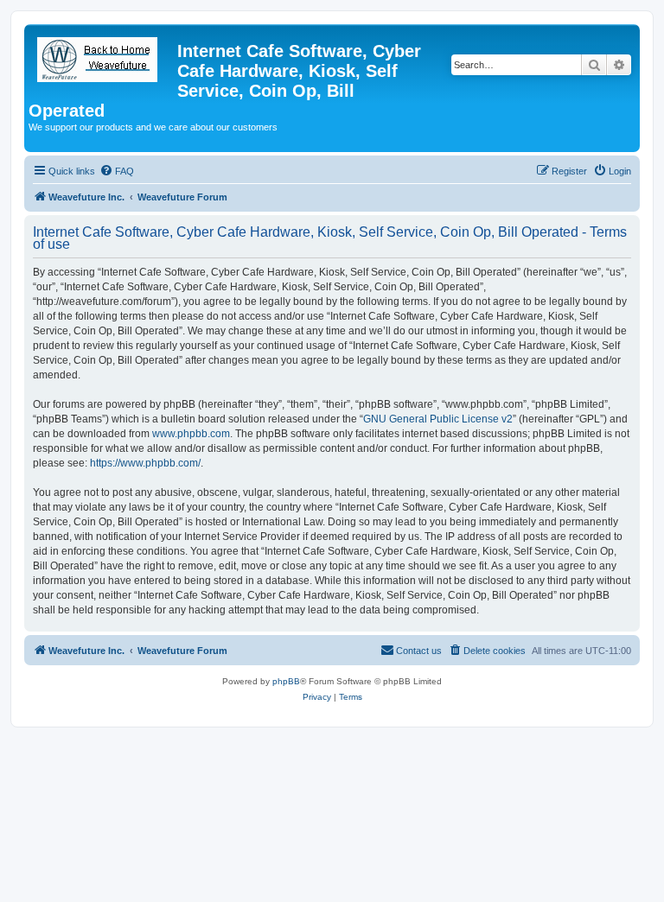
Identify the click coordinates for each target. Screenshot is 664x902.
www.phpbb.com (191, 434)
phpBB (286, 681)
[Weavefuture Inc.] (103, 56)
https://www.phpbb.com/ (145, 463)
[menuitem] (116, 171)
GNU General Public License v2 (438, 419)
